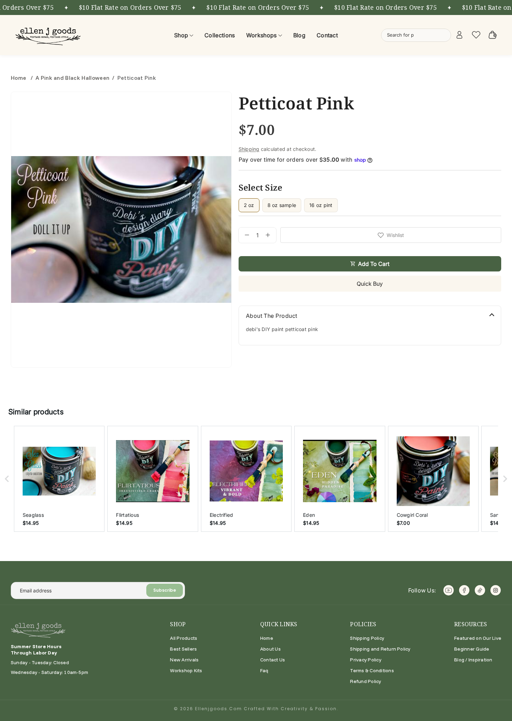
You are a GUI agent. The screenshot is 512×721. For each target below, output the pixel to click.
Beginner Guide (471, 649)
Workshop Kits (186, 670)
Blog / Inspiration (473, 660)
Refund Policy (365, 681)
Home (19, 77)
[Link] (49, 35)
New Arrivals (184, 660)
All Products (183, 638)
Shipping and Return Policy (380, 649)
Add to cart (373, 263)
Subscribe (164, 590)
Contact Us (272, 660)
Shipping (249, 149)
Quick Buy (370, 283)
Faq (264, 670)
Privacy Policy (365, 660)
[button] (7, 478)
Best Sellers (183, 649)
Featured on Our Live (477, 638)
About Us (270, 649)
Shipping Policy (367, 638)
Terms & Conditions (372, 670)
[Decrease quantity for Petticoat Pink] (244, 235)
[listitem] (59, 479)
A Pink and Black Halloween (72, 77)
